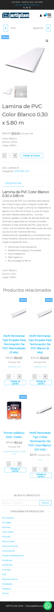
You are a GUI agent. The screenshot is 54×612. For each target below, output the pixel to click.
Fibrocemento (10, 546)
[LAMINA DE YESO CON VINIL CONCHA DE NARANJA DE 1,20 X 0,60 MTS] (48, 28)
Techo (5, 593)
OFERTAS (19, 171)
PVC (27, 171)
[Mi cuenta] (41, 15)
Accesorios (8, 517)
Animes (6, 527)
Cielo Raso (8, 532)
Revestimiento (10, 579)
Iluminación (8, 550)
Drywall (6, 536)
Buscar (45, 502)
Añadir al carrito (31, 155)
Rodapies (7, 584)
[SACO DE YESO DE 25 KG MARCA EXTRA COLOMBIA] (6, 28)
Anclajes (6, 522)
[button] (47, 41)
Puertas (6, 569)
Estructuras (8, 541)
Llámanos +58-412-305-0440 (27, 5)
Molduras (7, 560)
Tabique (6, 588)
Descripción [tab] (13, 183)
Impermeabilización (11, 451)
